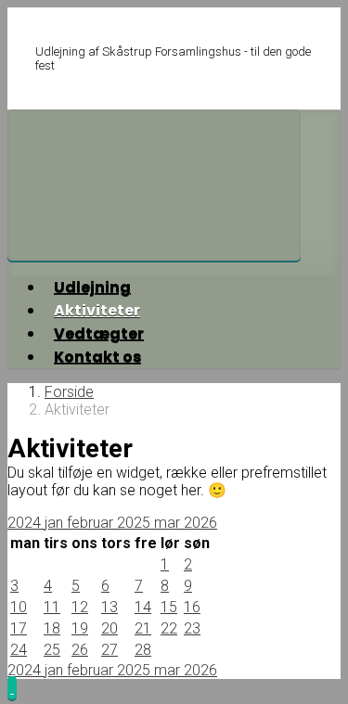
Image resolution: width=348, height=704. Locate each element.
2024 (26, 522)
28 (143, 650)
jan (56, 522)
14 (143, 607)
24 (18, 650)
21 (143, 628)
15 (169, 607)
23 (192, 628)
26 (79, 650)
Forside (69, 392)
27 (109, 650)
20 (109, 628)
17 (18, 628)
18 (52, 628)
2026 (200, 522)
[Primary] (154, 185)
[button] (12, 687)
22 (169, 628)
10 (18, 607)
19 (79, 628)
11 (52, 607)
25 (52, 650)
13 (109, 607)
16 (192, 607)
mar (169, 522)
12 (79, 607)
